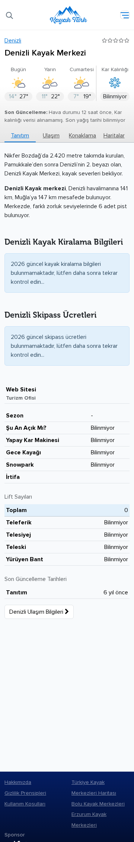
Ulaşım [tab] (51, 135)
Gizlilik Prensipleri (25, 793)
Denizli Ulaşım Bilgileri (37, 612)
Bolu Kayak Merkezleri (98, 804)
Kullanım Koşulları (24, 804)
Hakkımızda (17, 782)
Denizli (12, 40)
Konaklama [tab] (82, 135)
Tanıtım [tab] (20, 135)
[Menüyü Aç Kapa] (125, 15)
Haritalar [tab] (114, 135)
